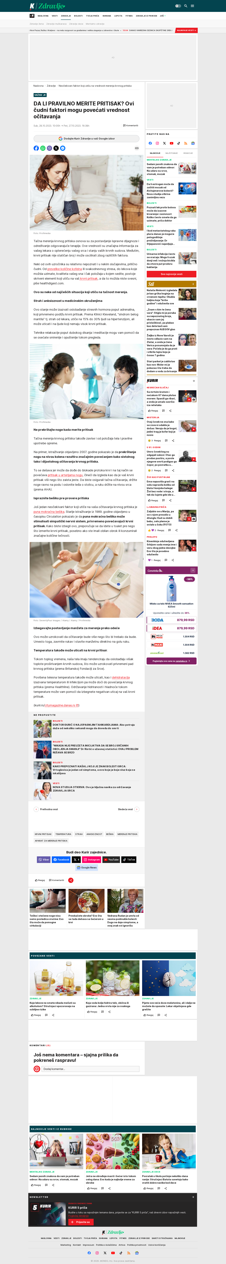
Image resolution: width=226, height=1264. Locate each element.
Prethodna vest (49, 809)
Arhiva (122, 1245)
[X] (164, 143)
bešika (110, 834)
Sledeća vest (125, 809)
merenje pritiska (127, 834)
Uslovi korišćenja (156, 1245)
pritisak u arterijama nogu (65, 475)
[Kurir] (47, 6)
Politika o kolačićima (106, 1245)
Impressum (88, 1245)
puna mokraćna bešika (49, 511)
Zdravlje (51, 85)
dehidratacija (121, 677)
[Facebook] (150, 143)
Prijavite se (83, 1222)
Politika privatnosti (136, 1245)
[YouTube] (171, 143)
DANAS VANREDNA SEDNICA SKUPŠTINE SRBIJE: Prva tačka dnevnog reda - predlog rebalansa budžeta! (123, 30)
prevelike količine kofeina (64, 269)
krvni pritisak (88, 278)
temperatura (63, 834)
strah (79, 834)
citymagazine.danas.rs (60, 705)
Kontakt (77, 1245)
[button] (130, 125)
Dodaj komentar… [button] (54, 1069)
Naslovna (38, 85)
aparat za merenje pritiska (51, 840)
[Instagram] (157, 143)
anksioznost (94, 834)
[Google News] (192, 143)
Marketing (66, 1245)
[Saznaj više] (193, 1197)
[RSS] (185, 143)
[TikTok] (178, 143)
